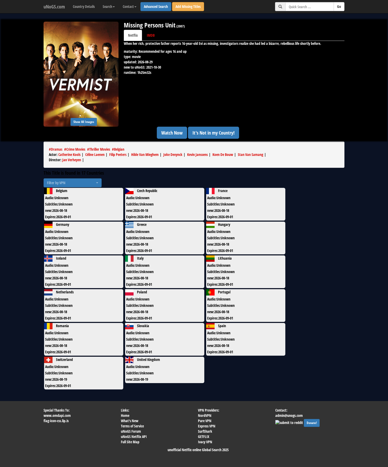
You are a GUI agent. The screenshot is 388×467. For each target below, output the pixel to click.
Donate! (312, 423)
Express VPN (206, 425)
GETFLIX (203, 436)
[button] (73, 182)
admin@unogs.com (289, 415)
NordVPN (204, 415)
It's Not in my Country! (213, 133)
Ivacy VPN (205, 441)
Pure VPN (204, 420)
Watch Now (172, 133)
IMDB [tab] (151, 35)
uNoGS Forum (131, 431)
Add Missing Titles (188, 6)
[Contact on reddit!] (289, 422)
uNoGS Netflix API (134, 436)
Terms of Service (132, 425)
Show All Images (83, 122)
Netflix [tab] (133, 35)
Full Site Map (130, 441)
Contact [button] (128, 6)
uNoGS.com (54, 6)
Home (125, 415)
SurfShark (205, 431)
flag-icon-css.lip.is (56, 420)
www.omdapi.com (57, 415)
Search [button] (107, 6)
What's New (129, 420)
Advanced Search (156, 6)
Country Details (84, 6)
